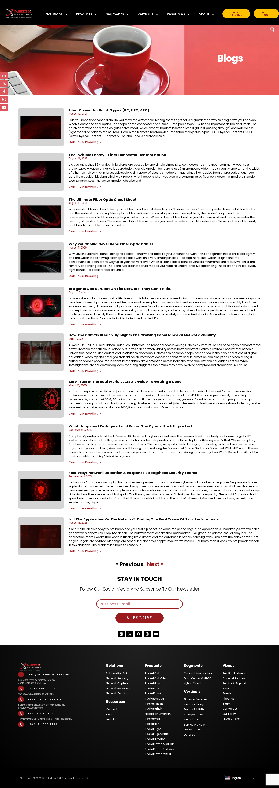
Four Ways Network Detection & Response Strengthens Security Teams (133, 472)
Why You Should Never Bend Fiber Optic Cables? (112, 244)
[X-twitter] (129, 634)
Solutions (54, 14)
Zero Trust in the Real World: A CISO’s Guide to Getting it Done (125, 381)
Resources (176, 14)
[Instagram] (147, 634)
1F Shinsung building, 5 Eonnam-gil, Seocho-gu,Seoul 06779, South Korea (41, 706)
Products (84, 14)
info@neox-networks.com (49, 674)
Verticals (145, 14)
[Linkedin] (121, 634)
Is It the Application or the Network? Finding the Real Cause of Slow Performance (144, 519)
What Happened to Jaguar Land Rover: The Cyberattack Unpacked (130, 426)
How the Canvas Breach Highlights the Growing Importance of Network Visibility (142, 335)
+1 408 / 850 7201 (41, 688)
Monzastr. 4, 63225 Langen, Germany (36, 693)
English (235, 778)
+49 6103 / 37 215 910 (45, 699)
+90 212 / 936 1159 (42, 724)
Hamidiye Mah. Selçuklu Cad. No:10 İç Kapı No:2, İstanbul (45, 718)
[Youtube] (156, 634)
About (204, 14)
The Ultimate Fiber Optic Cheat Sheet (102, 199)
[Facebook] (138, 634)
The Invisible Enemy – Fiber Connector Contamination (118, 154)
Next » (155, 564)
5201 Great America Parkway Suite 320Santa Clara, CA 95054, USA (36, 681)
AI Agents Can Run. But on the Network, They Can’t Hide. (120, 288)
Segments (115, 14)
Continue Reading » (85, 142)
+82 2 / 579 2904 (41, 713)
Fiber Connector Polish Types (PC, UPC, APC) (109, 110)
